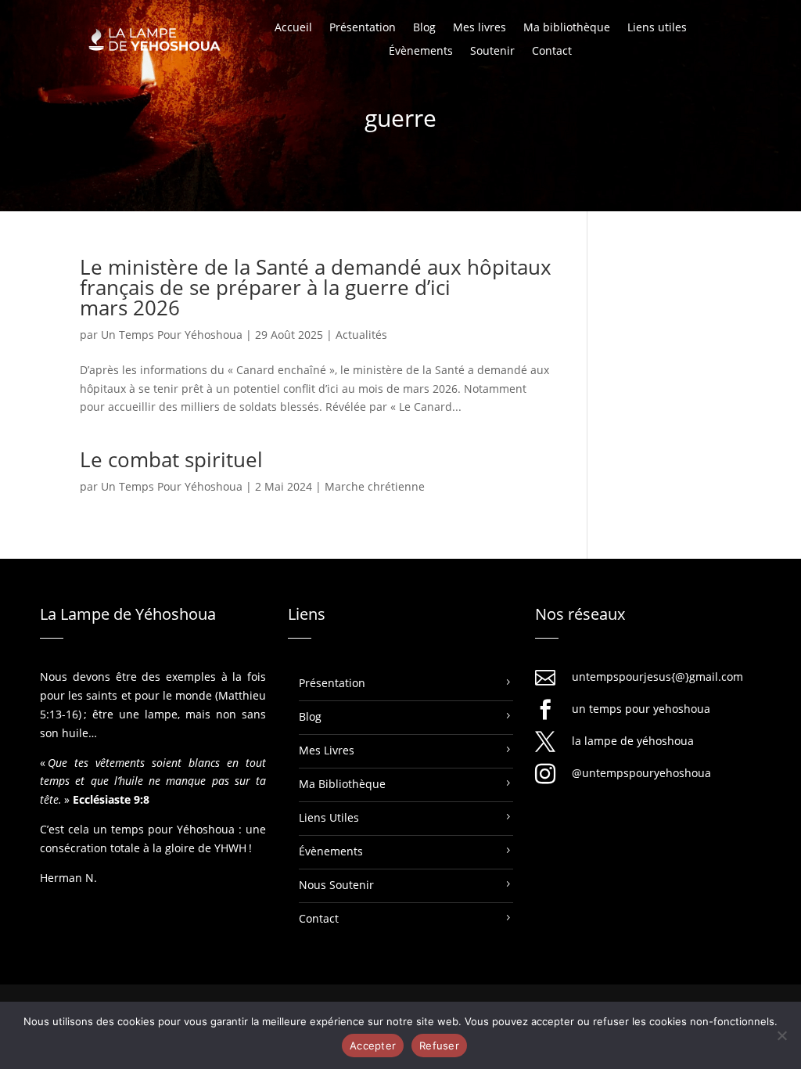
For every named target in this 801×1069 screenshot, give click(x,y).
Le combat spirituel (171, 459)
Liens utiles (657, 28)
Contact (552, 51)
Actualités (361, 334)
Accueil (293, 28)
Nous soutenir (336, 884)
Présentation (362, 28)
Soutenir (492, 51)
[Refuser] (781, 1035)
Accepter (373, 1045)
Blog (424, 28)
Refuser (439, 1045)
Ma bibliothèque (566, 28)
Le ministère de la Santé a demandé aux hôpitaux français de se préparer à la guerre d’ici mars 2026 (315, 287)
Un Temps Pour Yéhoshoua (171, 334)
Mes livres (479, 28)
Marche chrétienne (375, 486)
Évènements (421, 51)
